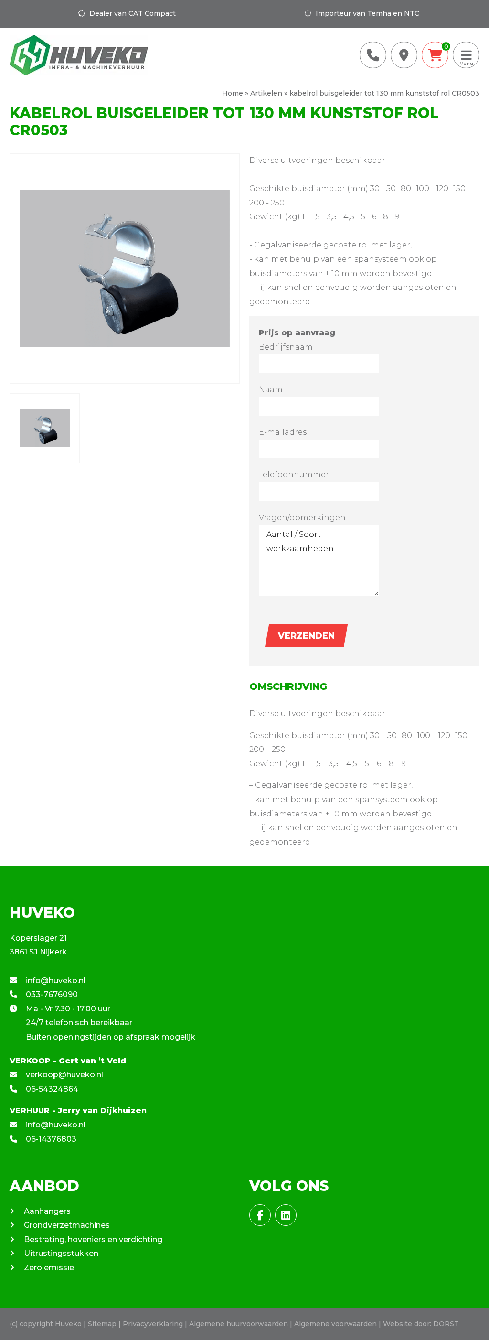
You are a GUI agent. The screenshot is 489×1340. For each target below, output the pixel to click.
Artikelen (266, 93)
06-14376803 (50, 1139)
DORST (446, 1323)
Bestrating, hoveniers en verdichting (93, 1239)
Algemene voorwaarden (335, 1323)
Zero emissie (49, 1267)
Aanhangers (47, 1211)
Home (232, 93)
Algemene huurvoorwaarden (238, 1323)
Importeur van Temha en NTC (366, 13)
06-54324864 (51, 1088)
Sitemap (102, 1323)
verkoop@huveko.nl (63, 1074)
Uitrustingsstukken (61, 1253)
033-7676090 (51, 994)
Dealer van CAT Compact (131, 13)
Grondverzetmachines (67, 1225)
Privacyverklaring (153, 1323)
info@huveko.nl (54, 980)
